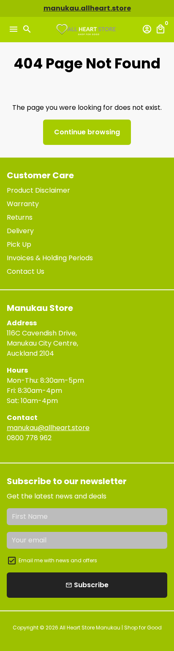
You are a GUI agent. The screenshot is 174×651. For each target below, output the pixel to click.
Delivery (20, 231)
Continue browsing (87, 132)
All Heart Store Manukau (90, 627)
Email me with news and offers (58, 560)
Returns (20, 217)
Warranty (23, 204)
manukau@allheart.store (48, 428)
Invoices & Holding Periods (50, 258)
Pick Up (19, 244)
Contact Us (25, 271)
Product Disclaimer (38, 190)
